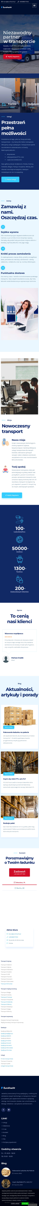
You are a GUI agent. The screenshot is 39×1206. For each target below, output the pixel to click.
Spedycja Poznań (6, 1043)
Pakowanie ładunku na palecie (16, 732)
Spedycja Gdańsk (6, 1036)
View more (23, 1200)
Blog (4, 1136)
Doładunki (33, 104)
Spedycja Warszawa (7, 1048)
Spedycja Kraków (6, 1040)
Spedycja (3, 1027)
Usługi (5, 1122)
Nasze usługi (11, 179)
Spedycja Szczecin (6, 1045)
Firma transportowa (7, 1059)
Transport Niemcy (6, 1004)
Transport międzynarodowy (9, 989)
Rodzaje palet (9, 823)
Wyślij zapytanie (13, 56)
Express (12, 104)
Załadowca (6, 1126)
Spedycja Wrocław (6, 1050)
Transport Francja (6, 997)
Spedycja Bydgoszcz (7, 1033)
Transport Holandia (6, 1002)
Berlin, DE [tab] (20, 888)
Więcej (11, 107)
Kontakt (5, 1132)
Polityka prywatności (10, 1142)
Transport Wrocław (6, 984)
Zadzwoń (19, 872)
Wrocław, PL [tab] (20, 883)
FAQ (4, 1139)
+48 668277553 (24, 1)
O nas (4, 1129)
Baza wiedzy (8, 727)
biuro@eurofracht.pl (9, 1)
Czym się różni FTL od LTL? (14, 779)
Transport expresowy (7, 1016)
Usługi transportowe (7, 1066)
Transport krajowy (6, 961)
